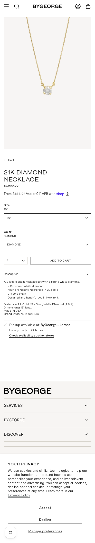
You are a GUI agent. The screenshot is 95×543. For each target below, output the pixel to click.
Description (11, 274)
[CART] (88, 6)
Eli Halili (9, 160)
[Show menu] (6, 6)
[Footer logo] (27, 391)
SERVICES (13, 405)
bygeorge (14, 419)
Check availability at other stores (31, 335)
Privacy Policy (19, 495)
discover (13, 434)
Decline (45, 520)
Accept (45, 508)
